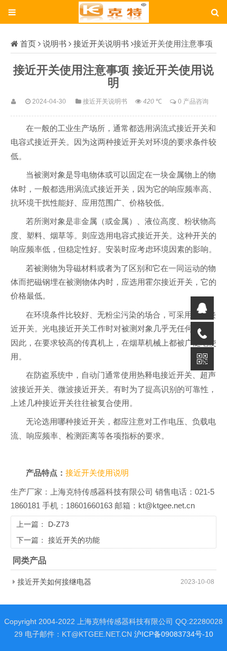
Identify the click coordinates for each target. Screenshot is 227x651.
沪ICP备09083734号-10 (173, 634)
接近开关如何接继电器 (54, 582)
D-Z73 (58, 524)
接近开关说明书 (101, 43)
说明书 (55, 43)
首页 (28, 43)
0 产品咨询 (193, 101)
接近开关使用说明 (97, 473)
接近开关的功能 (74, 540)
